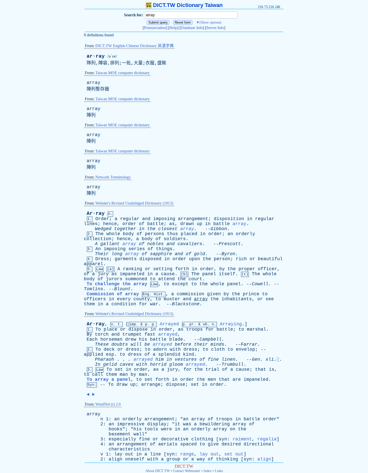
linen (228, 359)
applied (93, 354)
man (124, 374)
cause (168, 273)
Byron (228, 253)
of (141, 223)
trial (212, 369)
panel (209, 273)
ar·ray (96, 56)
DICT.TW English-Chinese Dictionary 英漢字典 (134, 46)
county (141, 299)
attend (166, 278)
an (230, 233)
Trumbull (233, 364)
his (143, 339)
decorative (175, 439)
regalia (267, 439)
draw (121, 384)
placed (189, 233)
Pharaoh (104, 359)
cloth (218, 349)
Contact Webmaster (186, 471)
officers (95, 299)
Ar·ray (96, 213)
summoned (136, 278)
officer (267, 268)
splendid (169, 354)
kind (188, 354)
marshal (256, 329)
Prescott (230, 243)
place (110, 329)
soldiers (175, 238)
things (164, 248)
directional (259, 444)
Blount (122, 289)
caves (126, 364)
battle (155, 223)
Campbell (211, 339)
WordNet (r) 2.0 (108, 404)
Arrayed (169, 324)
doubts (119, 344)
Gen (256, 359)
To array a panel (109, 379)
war (154, 304)
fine (213, 359)
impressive (130, 424)
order (129, 223)
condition (123, 304)
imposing (164, 218)
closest (167, 228)
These (102, 344)
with (175, 349)
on (232, 429)
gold (199, 253)
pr (191, 324)
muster (172, 299)
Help (173, 28)
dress (132, 349)
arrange (150, 384)
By (89, 334)
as (172, 223)
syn (223, 439)
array (93, 82)
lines (91, 223)
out (129, 454)
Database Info (192, 28)
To (98, 329)
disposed (150, 258)
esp (110, 354)
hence (110, 223)
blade (176, 339)
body (128, 233)
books (115, 429)
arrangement (193, 218)
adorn (160, 349)
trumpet (132, 334)
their (201, 344)
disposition (229, 218)
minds (217, 344)
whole (113, 233)
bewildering (215, 424)
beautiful (270, 258)
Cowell (260, 284)
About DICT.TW (157, 471)
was (187, 424)
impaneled (132, 273)
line (155, 454)
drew (130, 339)
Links (219, 471)
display (156, 424)
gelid (110, 364)
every (124, 299)
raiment (242, 439)
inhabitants (237, 299)
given (214, 294)
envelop (245, 349)
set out (234, 454)
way (201, 459)
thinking (227, 459)
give (213, 444)
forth (182, 268)
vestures (186, 359)
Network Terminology (113, 177)
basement (120, 434)
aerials (167, 444)
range (187, 454)
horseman (111, 339)
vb (205, 324)
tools (151, 429)
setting (162, 268)
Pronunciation (155, 28)
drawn (187, 223)
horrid (158, 364)
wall (138, 434)
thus (172, 233)
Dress (102, 258)
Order (102, 218)
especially (122, 439)
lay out (209, 454)
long (116, 253)
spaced (188, 444)
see (270, 299)
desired (231, 444)
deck (109, 349)
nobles (155, 243)
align (115, 459)
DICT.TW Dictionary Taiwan (188, 5)
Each (92, 339)
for (143, 304)
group (173, 459)
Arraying (231, 324)
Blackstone (186, 304)
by (222, 268)
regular (129, 218)
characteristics (129, 449)
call (97, 374)
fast (149, 334)
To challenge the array (117, 284)
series (136, 248)
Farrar (249, 344)
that (260, 369)
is (271, 369)
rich (241, 258)
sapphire (161, 253)
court (195, 278)
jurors (114, 278)
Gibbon (219, 228)
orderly (245, 233)
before (183, 344)
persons (154, 233)
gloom (176, 364)
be (147, 344)
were (166, 429)
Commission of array (113, 294)
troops (194, 329)
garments (126, 258)
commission (190, 294)
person (222, 258)
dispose (138, 329)
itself (227, 273)
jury (103, 273)
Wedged (103, 228)
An (98, 248)
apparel (93, 263)
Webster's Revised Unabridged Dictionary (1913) (134, 203)
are (237, 379)
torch (102, 334)
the (151, 228)
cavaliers (189, 243)
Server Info (215, 28)
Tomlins (93, 289)
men (212, 379)
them (89, 304)
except (180, 284)
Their (102, 253)
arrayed (167, 334)
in (249, 218)
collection (97, 238)
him (159, 359)
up (199, 223)
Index (208, 471)
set (119, 369)
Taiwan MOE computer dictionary (122, 73)
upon (194, 258)
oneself (134, 459)
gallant (110, 243)
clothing (202, 439)
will (136, 344)
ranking (132, 268)
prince (251, 294)
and (146, 218)
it (177, 424)
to (152, 278)
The (99, 233)
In (97, 364)
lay (118, 454)
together (125, 228)
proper (247, 268)
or (252, 258)
